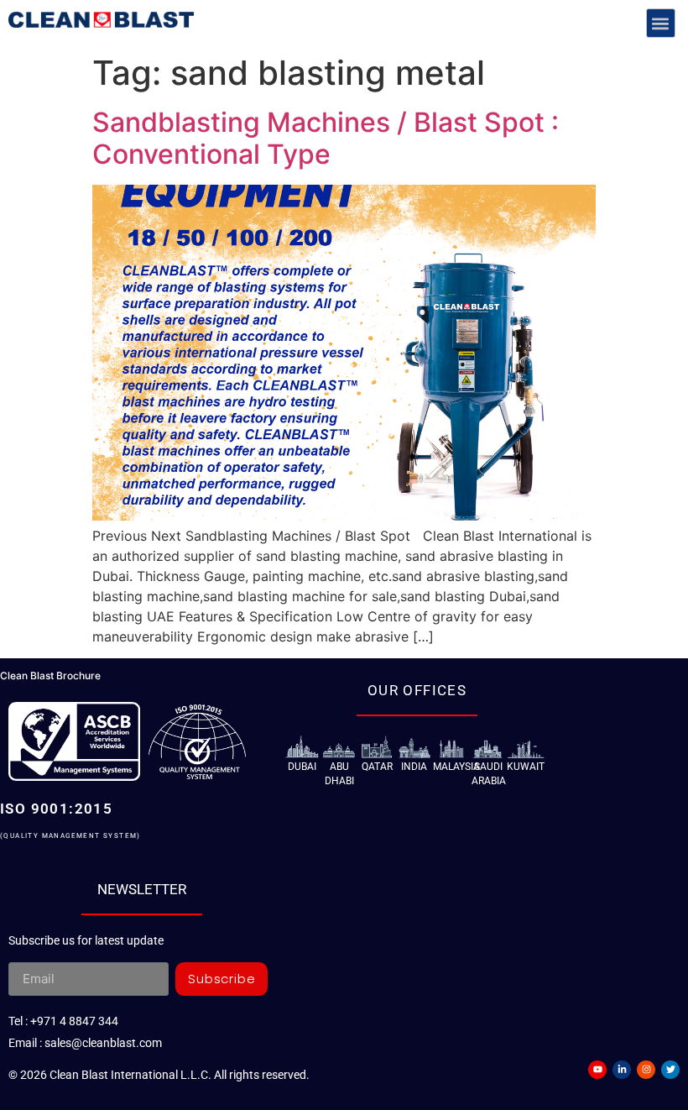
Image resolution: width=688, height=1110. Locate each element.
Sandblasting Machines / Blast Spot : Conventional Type (325, 138)
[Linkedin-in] (621, 1069)
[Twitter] (670, 1069)
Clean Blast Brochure (50, 675)
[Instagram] (646, 1069)
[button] (660, 23)
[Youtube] (597, 1069)
